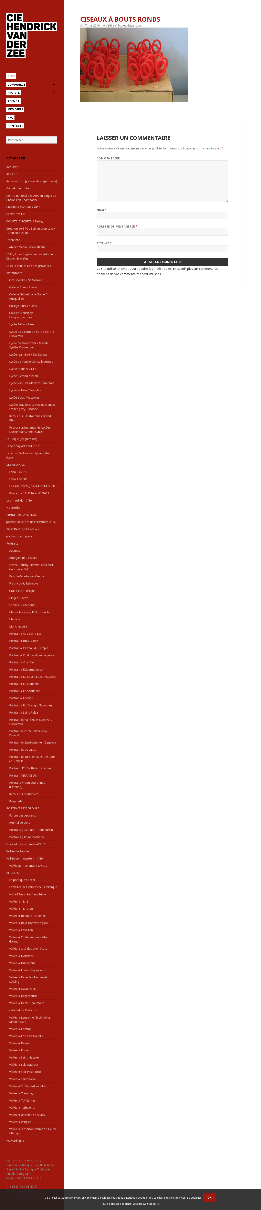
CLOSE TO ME (15, 214)
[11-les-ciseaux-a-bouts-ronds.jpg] (162, 65)
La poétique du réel (22, 880)
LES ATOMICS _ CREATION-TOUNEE (33, 486)
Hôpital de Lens (19, 822)
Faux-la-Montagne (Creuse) (27, 576)
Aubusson (15, 551)
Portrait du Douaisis (22, 749)
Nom (102, 210)
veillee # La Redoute (22, 1010)
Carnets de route (17, 188)
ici (158, 1204)
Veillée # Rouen (19, 1050)
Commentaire (108, 158)
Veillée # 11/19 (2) (21, 909)
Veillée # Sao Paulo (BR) (25, 1072)
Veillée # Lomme (20, 1029)
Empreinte (13, 240)
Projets (14, 93)
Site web (104, 243)
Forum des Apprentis (23, 815)
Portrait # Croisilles (22, 662)
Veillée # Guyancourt (22, 989)
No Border (13, 507)
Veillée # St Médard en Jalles (27, 1086)
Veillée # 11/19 (19, 901)
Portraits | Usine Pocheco (26, 837)
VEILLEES (12, 873)
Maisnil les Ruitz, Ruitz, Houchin (30, 612)
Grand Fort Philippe (22, 591)
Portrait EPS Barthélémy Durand (30, 768)
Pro (10, 117)
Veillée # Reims (19, 1043)
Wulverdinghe (15, 1141)
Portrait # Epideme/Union (26, 669)
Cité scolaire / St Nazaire (25, 280)
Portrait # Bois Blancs (24, 641)
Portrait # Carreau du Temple (28, 648)
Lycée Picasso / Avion (23, 376)
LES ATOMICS (15, 464)
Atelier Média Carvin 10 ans (27, 247)
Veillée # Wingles (20, 1122)
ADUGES (12, 174)
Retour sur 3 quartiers (23, 794)
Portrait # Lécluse (21, 698)
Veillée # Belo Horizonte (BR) (28, 923)
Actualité (12, 167)
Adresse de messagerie (117, 226)
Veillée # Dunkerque (22, 963)
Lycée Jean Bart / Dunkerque (28, 354)
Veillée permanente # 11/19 (24, 858)
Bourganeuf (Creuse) (23, 558)
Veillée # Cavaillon (21, 930)
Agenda (14, 101)
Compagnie (16, 84)
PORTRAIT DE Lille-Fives (22, 529)
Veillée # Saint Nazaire (24, 1057)
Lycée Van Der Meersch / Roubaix (31, 383)
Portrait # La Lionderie (24, 684)
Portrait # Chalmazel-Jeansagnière (32, 655)
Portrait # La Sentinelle (24, 691)
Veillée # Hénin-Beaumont (26, 1003)
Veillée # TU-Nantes (22, 1100)
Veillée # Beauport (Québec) (27, 916)
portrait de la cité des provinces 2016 (31, 522)
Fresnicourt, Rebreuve (23, 583)
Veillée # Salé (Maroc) (23, 1064)
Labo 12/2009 (18, 479)
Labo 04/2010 (18, 472)
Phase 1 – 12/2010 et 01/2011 (29, 493)
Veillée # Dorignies (21, 956)
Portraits (12, 543)
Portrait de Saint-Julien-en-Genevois (33, 742)
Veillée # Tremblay (21, 1093)
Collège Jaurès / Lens (23, 306)
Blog (11, 76)
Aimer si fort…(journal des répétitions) (31, 181)
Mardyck (14, 619)
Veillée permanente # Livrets (28, 865)
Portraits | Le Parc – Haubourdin (31, 830)
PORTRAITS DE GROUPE (22, 808)
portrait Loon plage (19, 536)
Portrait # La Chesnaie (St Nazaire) (32, 676)
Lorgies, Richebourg (22, 605)
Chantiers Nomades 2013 (23, 207)
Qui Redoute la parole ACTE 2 (26, 844)
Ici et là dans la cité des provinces (28, 266)
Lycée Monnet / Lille (22, 369)
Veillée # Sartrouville (22, 1079)
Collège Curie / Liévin (23, 287)
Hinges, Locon (18, 598)
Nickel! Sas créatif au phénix (27, 894)
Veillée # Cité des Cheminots (28, 948)
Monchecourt (18, 626)
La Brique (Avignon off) (21, 439)
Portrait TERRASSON (23, 775)
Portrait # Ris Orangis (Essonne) (30, 705)
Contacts (15, 126)
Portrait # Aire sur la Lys (25, 633)
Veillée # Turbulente (22, 1107)
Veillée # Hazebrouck (23, 996)
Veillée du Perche (17, 851)
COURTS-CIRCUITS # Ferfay (24, 221)
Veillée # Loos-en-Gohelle (26, 1036)
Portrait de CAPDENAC (21, 515)
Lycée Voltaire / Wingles (25, 390)
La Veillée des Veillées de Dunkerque (33, 887)
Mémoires (15, 109)
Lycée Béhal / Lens (21, 324)
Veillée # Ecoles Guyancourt (27, 970)
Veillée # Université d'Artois (27, 1115)
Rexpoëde (15, 801)
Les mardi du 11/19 (19, 500)
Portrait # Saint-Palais (24, 712)
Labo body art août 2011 (23, 446)
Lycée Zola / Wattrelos (24, 397)
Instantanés (14, 273)
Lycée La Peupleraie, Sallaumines (31, 362)
